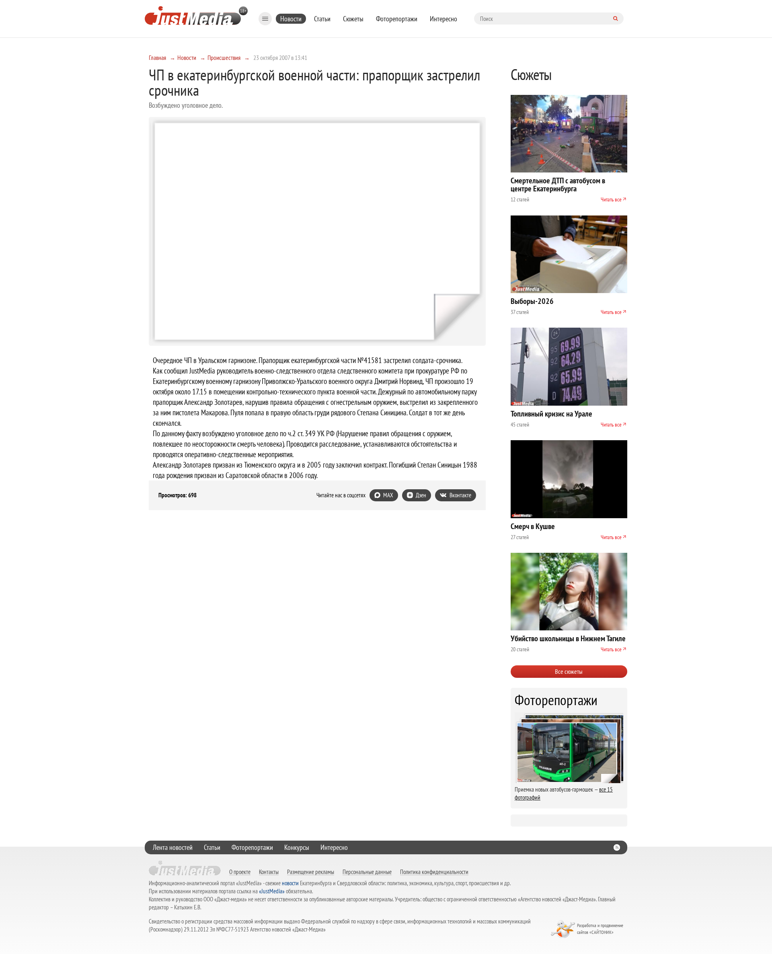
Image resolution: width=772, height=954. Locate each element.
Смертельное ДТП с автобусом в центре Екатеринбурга (558, 184)
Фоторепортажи (396, 18)
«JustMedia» (272, 891)
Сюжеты (353, 18)
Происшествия (223, 57)
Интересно (443, 18)
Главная (157, 57)
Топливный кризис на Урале (551, 414)
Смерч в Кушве (533, 526)
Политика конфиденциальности (434, 871)
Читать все (611, 199)
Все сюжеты (569, 671)
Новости (291, 18)
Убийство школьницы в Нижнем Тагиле (568, 638)
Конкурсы (296, 847)
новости (290, 883)
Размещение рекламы (310, 871)
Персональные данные (367, 871)
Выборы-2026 (532, 301)
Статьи (322, 18)
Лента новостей (173, 847)
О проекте (239, 871)
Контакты (269, 871)
